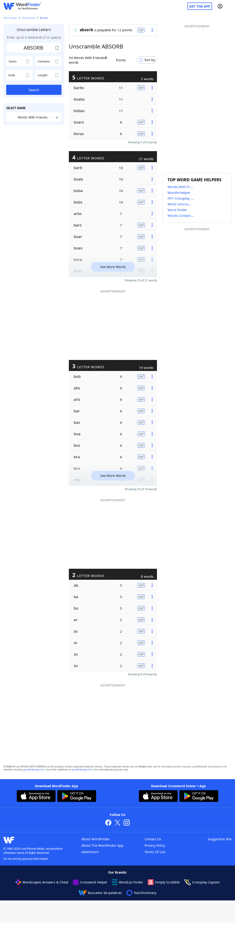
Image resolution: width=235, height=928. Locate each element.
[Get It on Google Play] (76, 796)
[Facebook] (108, 823)
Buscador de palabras (105, 893)
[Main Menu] (229, 6)
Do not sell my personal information (25, 859)
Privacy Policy (155, 845)
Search (34, 90)
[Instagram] (126, 823)
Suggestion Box (220, 839)
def (141, 30)
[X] (117, 823)
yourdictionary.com (34, 769)
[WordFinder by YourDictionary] (22, 6)
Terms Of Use (155, 852)
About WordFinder (95, 839)
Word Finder (10, 18)
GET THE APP (199, 6)
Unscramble (28, 18)
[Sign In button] (220, 6)
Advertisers (90, 852)
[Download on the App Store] (36, 796)
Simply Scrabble (167, 882)
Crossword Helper (93, 882)
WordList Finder (131, 882)
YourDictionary (145, 893)
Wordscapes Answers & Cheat (45, 882)
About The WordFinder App (102, 845)
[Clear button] (57, 47)
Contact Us (153, 839)
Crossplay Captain (206, 882)
